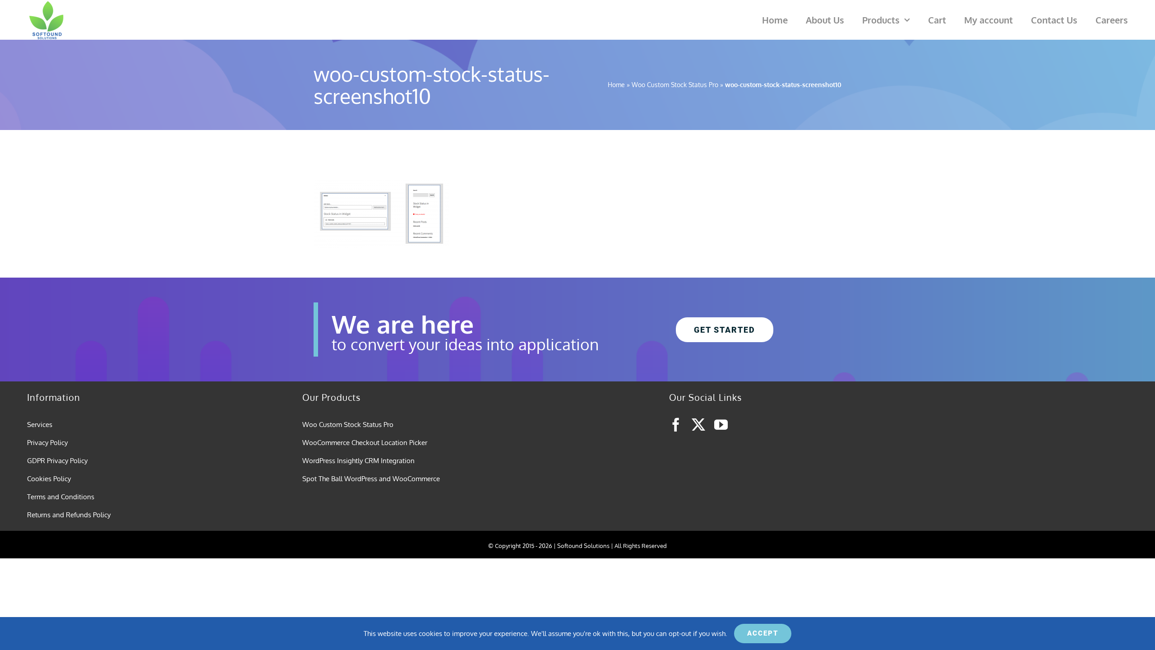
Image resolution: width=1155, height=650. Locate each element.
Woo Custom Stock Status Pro (675, 84)
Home (616, 84)
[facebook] (676, 425)
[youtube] (721, 425)
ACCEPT (762, 633)
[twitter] (698, 425)
